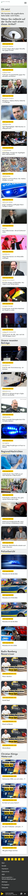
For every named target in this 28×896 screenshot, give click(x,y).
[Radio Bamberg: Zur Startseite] (12, 2)
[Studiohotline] (22, 859)
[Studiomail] (19, 859)
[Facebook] (9, 859)
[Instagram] (12, 859)
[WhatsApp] (5, 859)
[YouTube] (16, 859)
